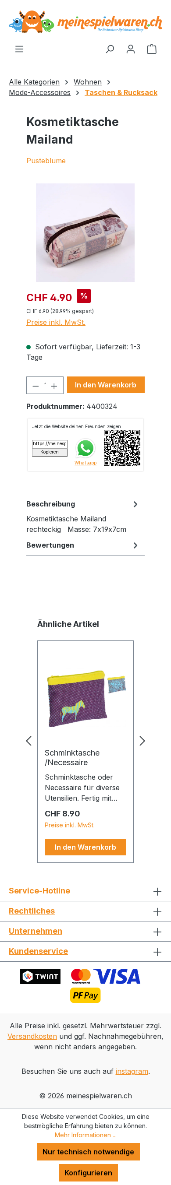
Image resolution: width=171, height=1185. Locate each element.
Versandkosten (32, 1036)
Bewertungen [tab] (50, 545)
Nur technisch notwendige (88, 1151)
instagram (132, 1071)
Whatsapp (85, 463)
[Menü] (19, 48)
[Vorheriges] (28, 740)
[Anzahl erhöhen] (54, 385)
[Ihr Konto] (130, 48)
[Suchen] (109, 48)
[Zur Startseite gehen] (85, 22)
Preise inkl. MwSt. (56, 322)
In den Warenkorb (105, 384)
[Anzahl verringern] (35, 385)
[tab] (83, 516)
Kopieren (49, 452)
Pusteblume (46, 160)
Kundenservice (38, 951)
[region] (85, 232)
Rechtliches (32, 910)
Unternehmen (35, 930)
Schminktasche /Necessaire (72, 757)
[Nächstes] (142, 740)
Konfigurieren (88, 1172)
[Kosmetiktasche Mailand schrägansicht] (85, 232)
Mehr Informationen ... (86, 1135)
